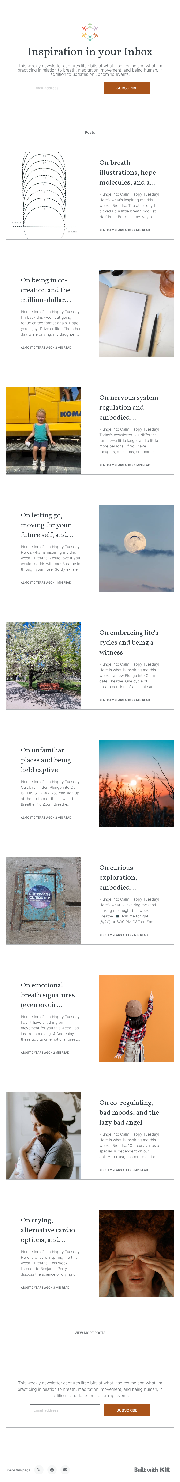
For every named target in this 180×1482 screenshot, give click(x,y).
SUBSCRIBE (127, 88)
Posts (90, 132)
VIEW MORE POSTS (90, 1333)
